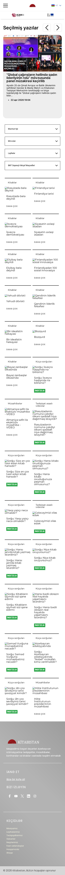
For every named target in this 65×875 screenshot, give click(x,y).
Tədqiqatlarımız (14, 835)
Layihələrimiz (13, 832)
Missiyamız (12, 828)
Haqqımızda (12, 849)
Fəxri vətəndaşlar (15, 845)
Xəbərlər (10, 839)
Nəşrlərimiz (12, 842)
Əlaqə (9, 852)
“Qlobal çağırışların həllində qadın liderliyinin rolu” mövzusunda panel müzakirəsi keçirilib (31, 78)
